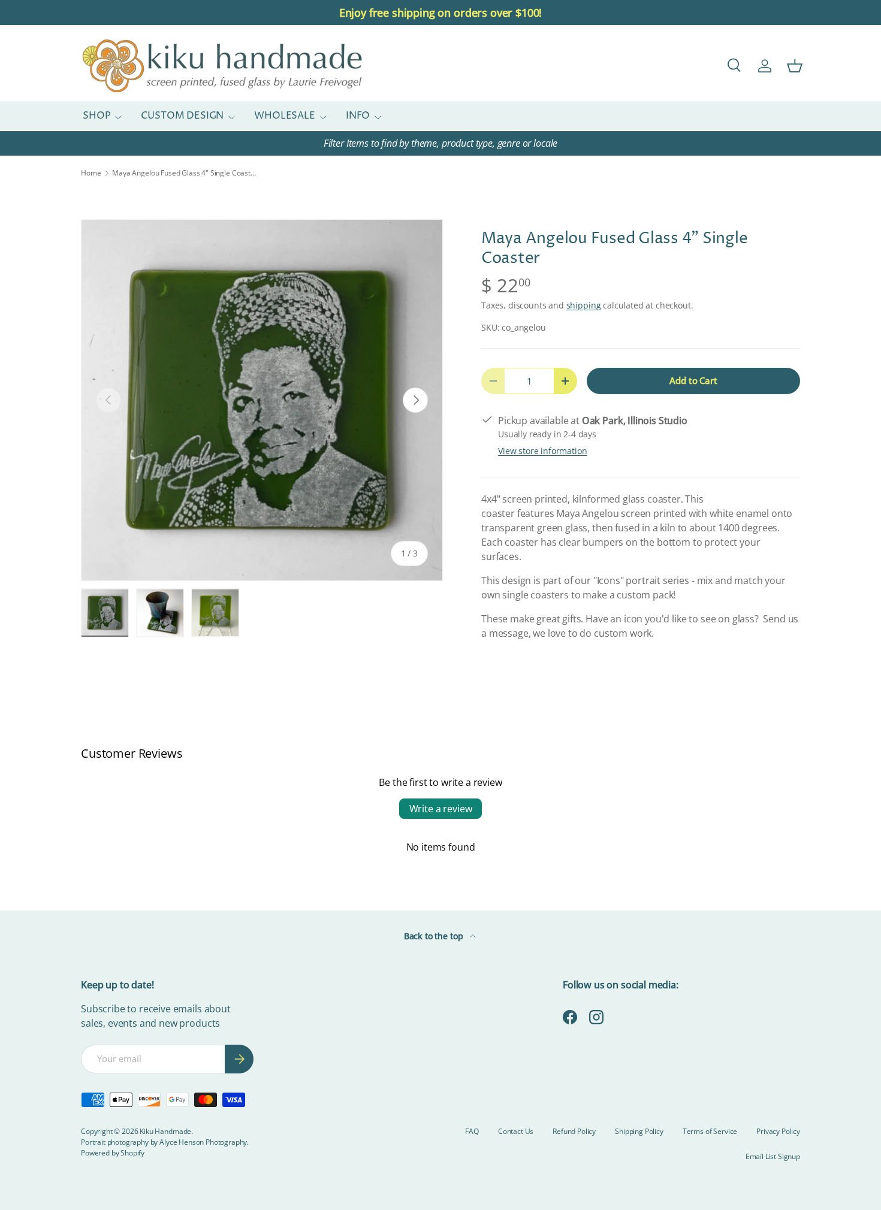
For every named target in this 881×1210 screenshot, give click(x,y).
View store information (542, 450)
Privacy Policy (778, 1131)
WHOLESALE (284, 116)
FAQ (472, 1131)
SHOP (96, 116)
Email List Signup (773, 1156)
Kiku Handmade (165, 1131)
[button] (794, 66)
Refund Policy (574, 1131)
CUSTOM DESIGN (182, 116)
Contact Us (515, 1131)
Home (91, 173)
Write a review (440, 808)
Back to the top (434, 936)
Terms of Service (710, 1131)
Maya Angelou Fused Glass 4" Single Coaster (184, 173)
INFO (358, 116)
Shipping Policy (639, 1131)
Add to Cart (693, 380)
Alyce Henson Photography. (204, 1142)
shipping (583, 305)
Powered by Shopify (112, 1153)
